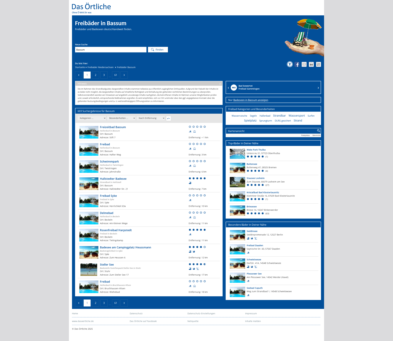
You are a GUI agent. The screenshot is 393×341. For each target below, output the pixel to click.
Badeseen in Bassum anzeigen (250, 100)
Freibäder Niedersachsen (100, 67)
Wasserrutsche (239, 115)
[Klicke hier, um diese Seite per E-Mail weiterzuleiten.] (304, 64)
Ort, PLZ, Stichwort (89, 45)
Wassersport (297, 115)
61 (115, 75)
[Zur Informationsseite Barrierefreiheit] (290, 64)
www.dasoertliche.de (83, 321)
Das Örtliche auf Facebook (143, 321)
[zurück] (78, 75)
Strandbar (279, 115)
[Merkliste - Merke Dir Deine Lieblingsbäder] (318, 64)
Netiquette (192, 321)
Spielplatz (250, 120)
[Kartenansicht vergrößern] (318, 130)
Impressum (251, 313)
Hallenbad (265, 115)
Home (75, 313)
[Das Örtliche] (92, 4)
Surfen (311, 115)
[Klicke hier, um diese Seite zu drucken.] (311, 64)
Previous (228, 87)
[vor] (124, 75)
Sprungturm (265, 120)
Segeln (253, 115)
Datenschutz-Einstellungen (201, 313)
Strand (298, 120)
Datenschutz (136, 313)
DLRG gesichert (283, 120)
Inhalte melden (253, 321)
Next (318, 87)
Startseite (80, 67)
